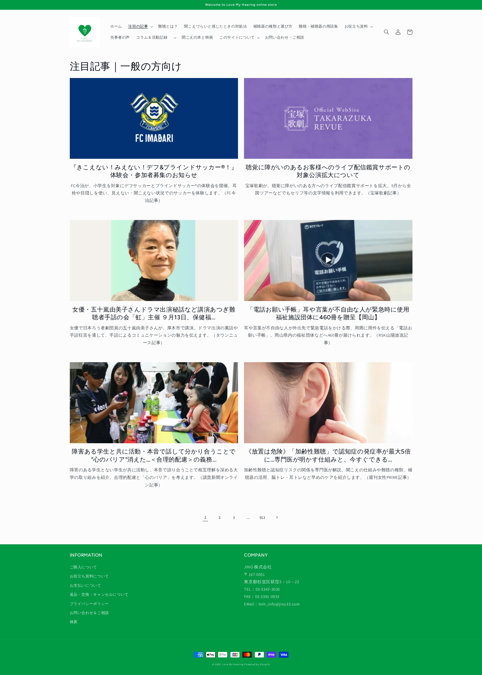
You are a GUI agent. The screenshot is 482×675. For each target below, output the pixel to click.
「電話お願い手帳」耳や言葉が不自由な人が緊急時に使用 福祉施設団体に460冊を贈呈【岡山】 (329, 313)
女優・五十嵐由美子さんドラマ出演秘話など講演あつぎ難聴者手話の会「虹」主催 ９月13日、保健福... (153, 313)
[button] (140, 26)
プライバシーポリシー (89, 603)
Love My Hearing (232, 664)
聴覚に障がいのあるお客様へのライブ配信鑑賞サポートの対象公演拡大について (328, 171)
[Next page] (276, 517)
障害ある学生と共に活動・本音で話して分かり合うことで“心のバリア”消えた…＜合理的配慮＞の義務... (154, 455)
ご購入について (83, 567)
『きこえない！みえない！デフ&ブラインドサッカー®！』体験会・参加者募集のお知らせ (153, 171)
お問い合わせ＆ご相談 (89, 612)
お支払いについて (85, 585)
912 (262, 517)
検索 (74, 621)
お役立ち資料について (89, 576)
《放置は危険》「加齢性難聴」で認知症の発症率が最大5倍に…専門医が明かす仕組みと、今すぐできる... (328, 455)
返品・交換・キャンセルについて (99, 594)
